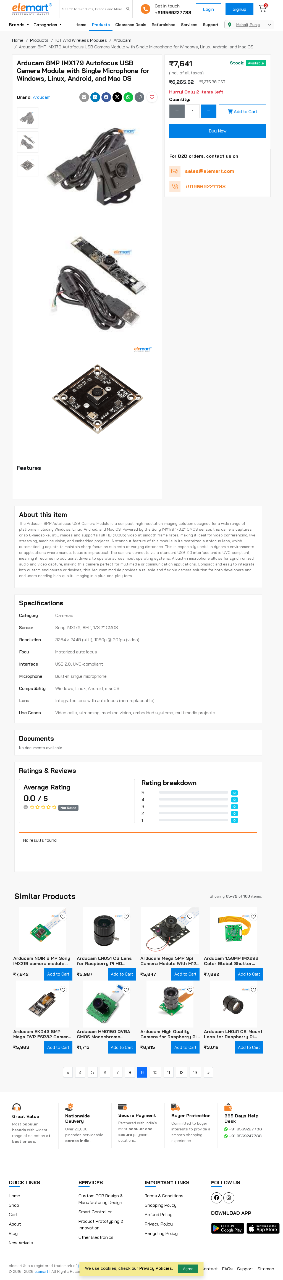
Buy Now (218, 131)
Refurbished (163, 24)
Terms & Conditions (164, 1195)
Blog (13, 1233)
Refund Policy (158, 1214)
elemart (42, 1271)
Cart (13, 1214)
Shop (14, 1205)
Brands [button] (17, 24)
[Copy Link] (139, 97)
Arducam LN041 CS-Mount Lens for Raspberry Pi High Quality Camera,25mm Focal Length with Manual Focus (233, 1034)
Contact (209, 1268)
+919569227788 (173, 12)
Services (189, 24)
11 (168, 1072)
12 (182, 1072)
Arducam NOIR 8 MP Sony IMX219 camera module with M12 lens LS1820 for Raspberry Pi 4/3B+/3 (41, 961)
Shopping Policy (161, 1205)
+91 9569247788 (245, 1135)
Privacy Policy (159, 1224)
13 (195, 1072)
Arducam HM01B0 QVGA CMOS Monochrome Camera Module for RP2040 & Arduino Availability (103, 1034)
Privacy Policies (155, 1268)
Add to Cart (245, 111)
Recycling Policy (161, 1233)
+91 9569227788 (245, 1129)
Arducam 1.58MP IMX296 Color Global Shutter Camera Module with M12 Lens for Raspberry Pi (231, 961)
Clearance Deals (130, 24)
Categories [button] (45, 24)
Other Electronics (96, 1237)
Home (81, 24)
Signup (239, 9)
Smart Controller (95, 1211)
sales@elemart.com (209, 171)
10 (155, 1072)
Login (208, 9)
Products (101, 24)
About (15, 1224)
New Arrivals (21, 1242)
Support (211, 24)
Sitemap (266, 1268)
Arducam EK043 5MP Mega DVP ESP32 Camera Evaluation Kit (42, 1034)
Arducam (42, 97)
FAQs (227, 1268)
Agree (188, 1268)
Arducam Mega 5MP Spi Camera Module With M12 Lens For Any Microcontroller (168, 961)
